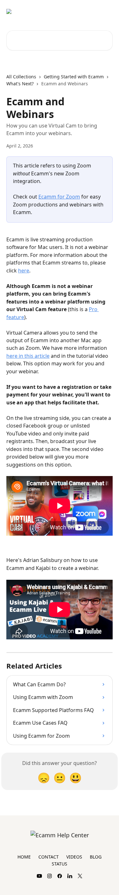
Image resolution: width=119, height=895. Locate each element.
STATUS (59, 864)
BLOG (96, 857)
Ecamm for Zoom (59, 196)
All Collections (21, 77)
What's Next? (20, 84)
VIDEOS (74, 857)
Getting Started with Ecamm (74, 77)
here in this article (28, 355)
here (23, 270)
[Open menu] (107, 11)
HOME (24, 857)
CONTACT (48, 857)
